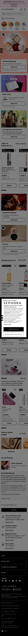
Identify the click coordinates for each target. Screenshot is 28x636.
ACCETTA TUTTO (13, 329)
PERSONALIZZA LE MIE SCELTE (13, 334)
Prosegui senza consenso (10, 300)
